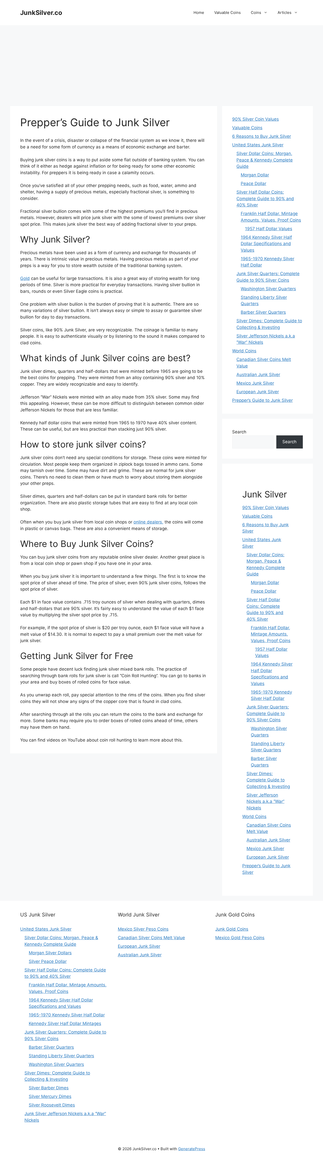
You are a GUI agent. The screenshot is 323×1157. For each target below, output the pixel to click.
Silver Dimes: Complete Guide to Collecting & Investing (268, 780)
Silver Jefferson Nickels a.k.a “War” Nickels (265, 801)
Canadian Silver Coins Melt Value (151, 937)
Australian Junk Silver (258, 374)
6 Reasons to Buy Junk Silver (261, 136)
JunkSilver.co (41, 12)
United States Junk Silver (257, 144)
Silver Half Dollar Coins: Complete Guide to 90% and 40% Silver (265, 198)
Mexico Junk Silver (255, 383)
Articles (284, 12)
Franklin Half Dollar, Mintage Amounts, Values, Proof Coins (270, 634)
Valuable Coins (227, 12)
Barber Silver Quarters (263, 312)
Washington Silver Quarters (268, 288)
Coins (256, 12)
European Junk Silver (257, 391)
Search (239, 431)
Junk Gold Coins (231, 929)
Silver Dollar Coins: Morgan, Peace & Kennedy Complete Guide (264, 160)
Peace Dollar (253, 183)
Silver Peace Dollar (48, 961)
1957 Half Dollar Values (268, 228)
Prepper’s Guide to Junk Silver (262, 400)
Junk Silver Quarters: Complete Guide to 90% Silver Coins (268, 713)
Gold (25, 278)
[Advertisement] (161, 63)
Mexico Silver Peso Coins (143, 929)
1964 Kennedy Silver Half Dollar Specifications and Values (266, 244)
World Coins (244, 350)
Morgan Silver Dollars (50, 952)
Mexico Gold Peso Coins (239, 937)
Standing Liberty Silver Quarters (61, 1055)
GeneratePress (191, 1148)
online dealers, (148, 521)
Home (199, 12)
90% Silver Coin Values (255, 119)
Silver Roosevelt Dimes (52, 1105)
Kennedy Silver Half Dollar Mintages (65, 1023)
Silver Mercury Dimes (50, 1096)
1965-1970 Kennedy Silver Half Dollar (67, 1014)
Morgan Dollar (255, 174)
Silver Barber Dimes (49, 1087)
